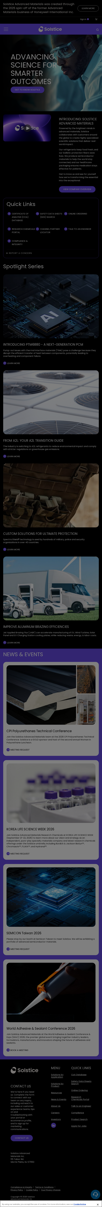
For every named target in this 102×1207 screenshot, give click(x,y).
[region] (51, 1203)
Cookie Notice (79, 1204)
